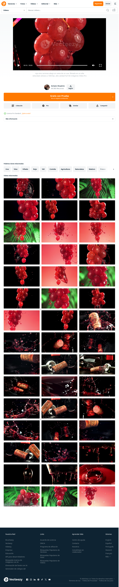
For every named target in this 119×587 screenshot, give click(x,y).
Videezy (8, 547)
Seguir (70, 88)
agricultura (65, 169)
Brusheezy (9, 540)
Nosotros (74, 547)
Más (55, 4)
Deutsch (107, 550)
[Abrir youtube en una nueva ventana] (49, 579)
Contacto (74, 543)
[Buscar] (106, 10)
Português (108, 547)
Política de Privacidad (88, 580)
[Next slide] (110, 169)
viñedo (25, 169)
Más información (11, 119)
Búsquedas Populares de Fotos (49, 556)
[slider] (61, 65)
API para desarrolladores (15, 557)
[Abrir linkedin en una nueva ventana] (35, 579)
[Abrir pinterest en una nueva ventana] (38, 579)
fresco (103, 169)
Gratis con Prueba (58, 96)
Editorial (44, 4)
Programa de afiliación (48, 547)
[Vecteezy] (3, 3)
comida (53, 169)
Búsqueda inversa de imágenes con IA (13, 561)
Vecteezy (8, 543)
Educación (9, 553)
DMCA (42, 543)
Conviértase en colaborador (77, 551)
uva (7, 169)
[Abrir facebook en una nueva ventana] (27, 579)
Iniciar (106, 4)
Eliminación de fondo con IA (16, 565)
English (107, 540)
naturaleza (79, 169)
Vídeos (33, 4)
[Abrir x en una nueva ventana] (46, 579)
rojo (35, 169)
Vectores (11, 4)
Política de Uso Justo (104, 580)
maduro (92, 169)
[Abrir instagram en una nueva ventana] (31, 579)
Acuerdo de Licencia (47, 540)
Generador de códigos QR (15, 569)
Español (107, 543)
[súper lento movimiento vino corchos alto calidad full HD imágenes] (97, 408)
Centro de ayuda (77, 540)
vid (43, 169)
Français (107, 553)
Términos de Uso (73, 580)
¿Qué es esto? (26, 113)
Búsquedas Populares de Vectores (49, 551)
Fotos (22, 4)
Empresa (8, 550)
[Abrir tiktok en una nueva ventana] (42, 579)
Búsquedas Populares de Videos (49, 562)
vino (15, 169)
